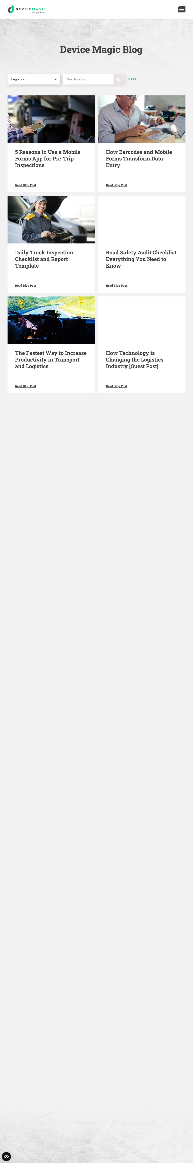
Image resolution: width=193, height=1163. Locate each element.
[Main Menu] (181, 9)
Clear (132, 79)
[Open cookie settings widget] (6, 1156)
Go (119, 79)
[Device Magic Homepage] (27, 9)
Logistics (18, 79)
